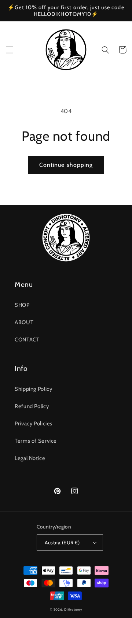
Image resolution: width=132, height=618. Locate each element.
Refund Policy (32, 406)
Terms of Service (36, 441)
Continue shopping (66, 164)
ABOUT (24, 322)
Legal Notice (30, 458)
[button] (9, 49)
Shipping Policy (33, 389)
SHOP (22, 305)
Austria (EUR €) (62, 542)
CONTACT (27, 339)
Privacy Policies (33, 423)
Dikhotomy (73, 609)
